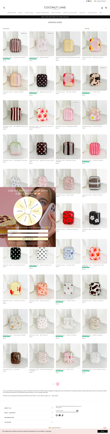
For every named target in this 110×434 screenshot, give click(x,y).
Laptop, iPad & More (70, 12)
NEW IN (20, 12)
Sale (100, 12)
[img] (6, 59)
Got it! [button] (102, 431)
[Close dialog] (53, 189)
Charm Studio (92, 12)
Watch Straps (56, 12)
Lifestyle (82, 12)
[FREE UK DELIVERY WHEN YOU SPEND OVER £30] (55, 17)
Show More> (55, 395)
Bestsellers (12, 12)
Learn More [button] (48, 431)
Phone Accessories (42, 12)
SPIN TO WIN (27, 239)
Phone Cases (29, 12)
